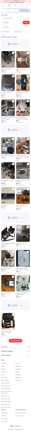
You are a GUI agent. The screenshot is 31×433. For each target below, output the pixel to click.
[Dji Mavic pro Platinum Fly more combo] (23, 199)
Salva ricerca (6, 31)
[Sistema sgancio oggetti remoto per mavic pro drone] (23, 262)
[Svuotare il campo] (28, 18)
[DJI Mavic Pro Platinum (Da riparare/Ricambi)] (23, 287)
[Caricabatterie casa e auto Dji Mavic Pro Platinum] (8, 111)
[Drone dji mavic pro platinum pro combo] (8, 174)
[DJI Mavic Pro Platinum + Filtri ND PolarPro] (23, 174)
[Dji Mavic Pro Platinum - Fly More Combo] (23, 86)
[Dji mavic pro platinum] (8, 262)
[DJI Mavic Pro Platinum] (8, 62)
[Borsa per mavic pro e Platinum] (8, 86)
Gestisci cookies (5, 380)
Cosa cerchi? (4, 15)
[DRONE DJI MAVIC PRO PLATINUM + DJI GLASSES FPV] (23, 111)
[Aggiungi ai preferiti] (13, 53)
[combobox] (15, 18)
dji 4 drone (8, 8)
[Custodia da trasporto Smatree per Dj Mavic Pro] (8, 237)
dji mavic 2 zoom (16, 8)
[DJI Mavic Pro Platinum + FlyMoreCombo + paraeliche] (23, 149)
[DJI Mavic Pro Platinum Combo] (8, 149)
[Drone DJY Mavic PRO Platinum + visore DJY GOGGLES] (8, 325)
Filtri (26, 22)
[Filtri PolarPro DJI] (8, 199)
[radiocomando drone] (8, 287)
